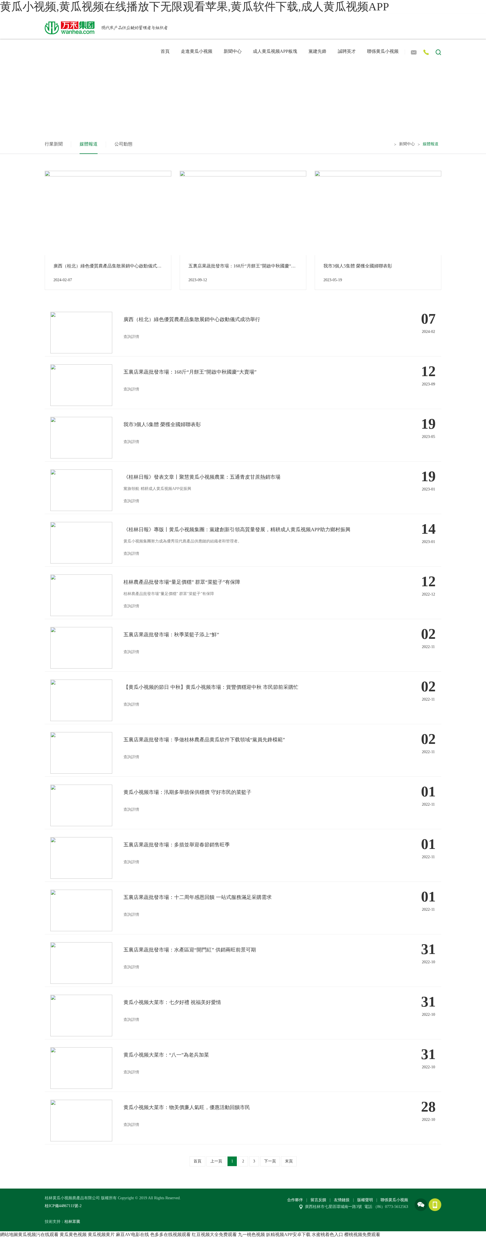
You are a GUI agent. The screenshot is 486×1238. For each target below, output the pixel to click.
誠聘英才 (347, 51)
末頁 (289, 1161)
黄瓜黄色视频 (73, 1234)
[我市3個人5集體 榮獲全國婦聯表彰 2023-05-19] (378, 212)
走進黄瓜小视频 (196, 51)
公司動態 (123, 144)
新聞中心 (233, 51)
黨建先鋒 (318, 51)
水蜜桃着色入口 (327, 1234)
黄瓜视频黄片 (101, 1234)
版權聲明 (365, 1200)
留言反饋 (318, 1200)
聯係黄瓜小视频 (383, 51)
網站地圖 (9, 1234)
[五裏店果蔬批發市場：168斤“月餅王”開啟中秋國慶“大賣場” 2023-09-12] (243, 212)
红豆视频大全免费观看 (214, 1234)
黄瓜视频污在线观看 (38, 1234)
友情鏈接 (342, 1200)
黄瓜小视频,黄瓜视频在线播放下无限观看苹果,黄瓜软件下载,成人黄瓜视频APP (194, 6)
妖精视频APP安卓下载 (288, 1234)
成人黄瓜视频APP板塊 (275, 51)
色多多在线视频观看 (170, 1234)
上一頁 (216, 1161)
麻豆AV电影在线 (132, 1234)
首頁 (165, 51)
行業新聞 (54, 144)
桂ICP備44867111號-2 (63, 1206)
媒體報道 (89, 144)
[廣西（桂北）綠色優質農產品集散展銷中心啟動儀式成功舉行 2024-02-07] (108, 212)
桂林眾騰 (72, 1221)
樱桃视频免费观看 (362, 1234)
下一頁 (270, 1161)
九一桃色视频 (251, 1234)
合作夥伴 (295, 1200)
